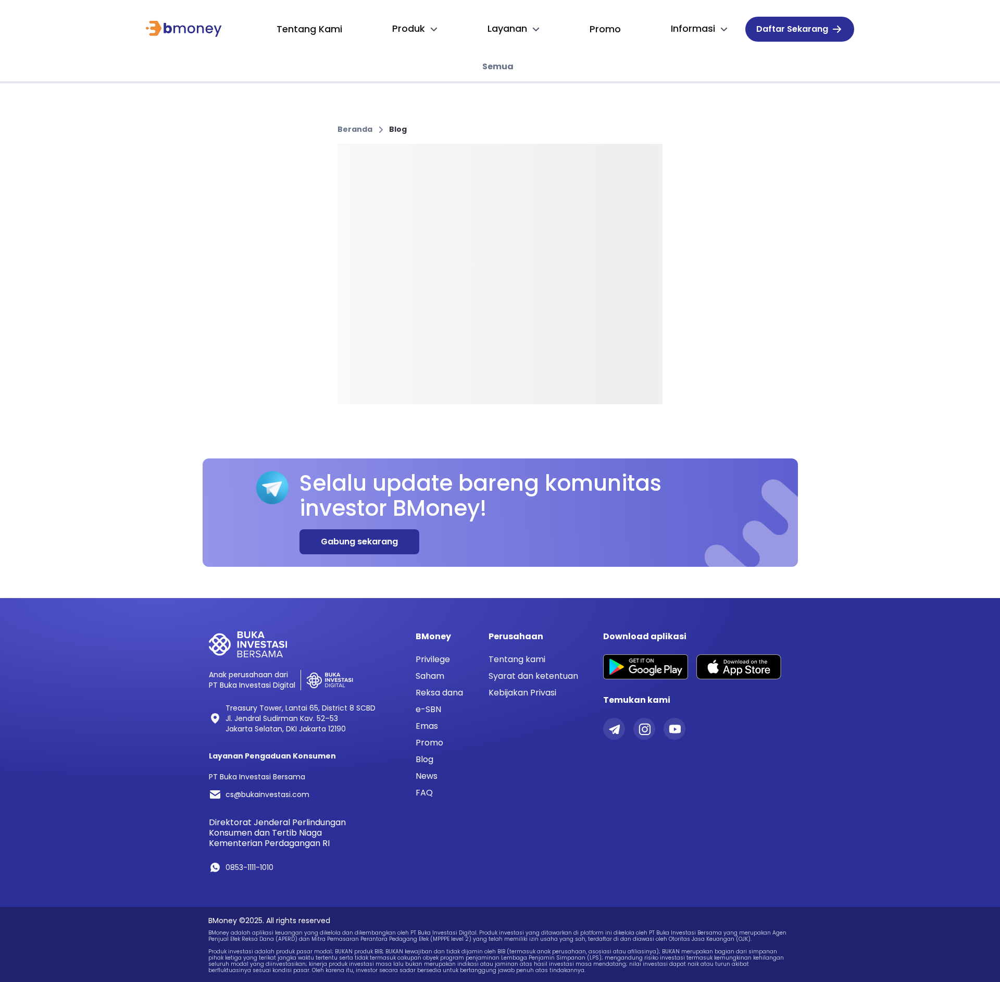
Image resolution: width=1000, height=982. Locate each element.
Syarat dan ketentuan (533, 676)
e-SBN (428, 709)
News (427, 776)
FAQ (424, 793)
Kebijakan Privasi (522, 693)
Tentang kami (517, 659)
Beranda (355, 129)
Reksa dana (439, 693)
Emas (427, 726)
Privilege (433, 659)
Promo (429, 743)
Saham (430, 676)
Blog (398, 129)
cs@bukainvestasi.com (267, 794)
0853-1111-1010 (249, 867)
